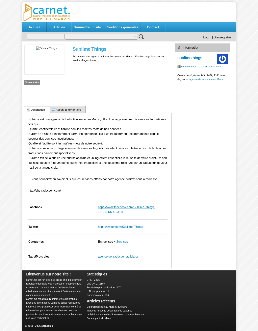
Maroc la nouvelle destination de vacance (109, 310)
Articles (59, 27)
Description (38, 109)
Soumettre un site (87, 27)
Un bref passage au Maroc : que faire (107, 306)
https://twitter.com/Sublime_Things (120, 226)
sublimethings (189, 58)
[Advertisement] (160, 12)
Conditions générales (121, 27)
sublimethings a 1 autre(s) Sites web (201, 66)
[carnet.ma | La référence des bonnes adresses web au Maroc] (48, 21)
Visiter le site (32, 82)
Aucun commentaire (68, 109)
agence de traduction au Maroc (118, 256)
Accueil (34, 27)
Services (122, 241)
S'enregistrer (223, 37)
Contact (153, 27)
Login (207, 37)
